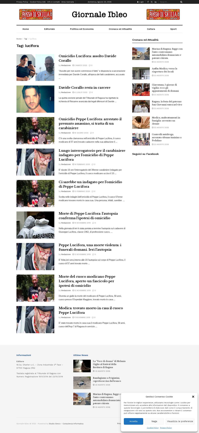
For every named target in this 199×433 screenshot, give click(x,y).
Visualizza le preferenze (180, 421)
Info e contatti (53, 2)
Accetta (134, 421)
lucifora (33, 39)
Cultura (151, 29)
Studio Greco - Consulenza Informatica (66, 424)
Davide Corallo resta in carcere (84, 88)
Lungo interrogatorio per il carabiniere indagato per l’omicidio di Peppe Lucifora (92, 155)
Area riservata (67, 2)
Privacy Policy (166, 428)
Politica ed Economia (82, 29)
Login (141, 2)
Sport (173, 29)
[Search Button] (181, 2)
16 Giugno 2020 (81, 133)
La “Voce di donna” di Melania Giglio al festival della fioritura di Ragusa (109, 364)
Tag (25, 39)
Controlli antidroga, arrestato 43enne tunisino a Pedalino (166, 137)
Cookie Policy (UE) (38, 2)
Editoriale (49, 29)
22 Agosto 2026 (161, 62)
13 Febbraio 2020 (82, 191)
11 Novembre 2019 (82, 317)
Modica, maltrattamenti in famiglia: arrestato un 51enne (166, 120)
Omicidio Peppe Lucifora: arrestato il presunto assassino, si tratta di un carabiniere (90, 123)
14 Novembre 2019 (82, 223)
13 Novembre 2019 (82, 254)
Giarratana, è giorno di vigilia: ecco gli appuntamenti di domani (165, 87)
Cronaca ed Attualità (120, 29)
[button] (193, 396)
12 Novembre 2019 (82, 290)
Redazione (66, 65)
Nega (154, 421)
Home (26, 29)
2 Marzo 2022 (80, 65)
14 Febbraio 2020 (82, 164)
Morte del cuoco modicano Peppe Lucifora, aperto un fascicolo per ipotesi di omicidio (87, 281)
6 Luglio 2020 (80, 92)
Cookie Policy (153, 428)
